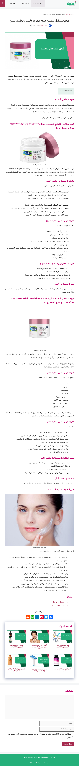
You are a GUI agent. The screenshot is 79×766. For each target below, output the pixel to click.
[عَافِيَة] (72, 3)
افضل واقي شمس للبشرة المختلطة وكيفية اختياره (62, 646)
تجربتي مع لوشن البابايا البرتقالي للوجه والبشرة (16, 670)
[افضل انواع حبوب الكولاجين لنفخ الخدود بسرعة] (62, 665)
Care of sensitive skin (59, 605)
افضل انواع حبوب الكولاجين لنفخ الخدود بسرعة (62, 670)
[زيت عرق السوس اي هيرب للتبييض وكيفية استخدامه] (16, 641)
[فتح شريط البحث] (2, 3)
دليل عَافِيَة (12, 3)
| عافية (34, 763)
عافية (73, 14)
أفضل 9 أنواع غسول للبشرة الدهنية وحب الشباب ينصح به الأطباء (39, 647)
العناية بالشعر (25, 3)
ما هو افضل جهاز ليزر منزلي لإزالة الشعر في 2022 (39, 670)
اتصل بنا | (52, 757)
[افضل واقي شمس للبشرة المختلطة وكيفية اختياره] (62, 641)
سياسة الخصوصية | (44, 757)
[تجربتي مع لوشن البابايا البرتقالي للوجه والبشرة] (16, 665)
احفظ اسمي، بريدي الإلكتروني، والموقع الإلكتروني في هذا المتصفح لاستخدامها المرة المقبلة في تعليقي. (40, 736)
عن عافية (26, 757)
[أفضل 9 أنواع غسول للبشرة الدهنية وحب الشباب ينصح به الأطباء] (39, 641)
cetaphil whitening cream (57, 602)
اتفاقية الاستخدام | (34, 757)
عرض (62, 90)
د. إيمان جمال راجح (44, 25)
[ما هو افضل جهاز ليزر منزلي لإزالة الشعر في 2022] (39, 665)
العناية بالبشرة (39, 3)
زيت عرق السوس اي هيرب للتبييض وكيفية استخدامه (16, 646)
